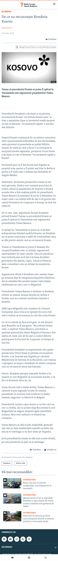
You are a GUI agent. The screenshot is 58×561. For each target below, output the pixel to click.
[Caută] (46, 557)
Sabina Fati (7, 28)
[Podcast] (29, 557)
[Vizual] (12, 557)
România (6, 12)
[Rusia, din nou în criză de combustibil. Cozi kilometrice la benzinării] (12, 483)
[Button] (51, 39)
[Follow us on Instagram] (16, 539)
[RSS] (22, 539)
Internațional (29, 480)
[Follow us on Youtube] (10, 539)
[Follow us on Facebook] (4, 539)
